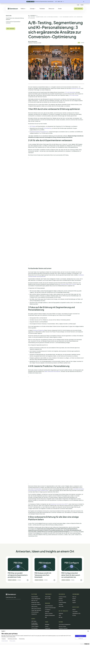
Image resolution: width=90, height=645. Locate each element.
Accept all (81, 636)
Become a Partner (62, 626)
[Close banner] (84, 1)
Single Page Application (36, 610)
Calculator (61, 604)
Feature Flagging (34, 626)
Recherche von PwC (76, 88)
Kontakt (73, 600)
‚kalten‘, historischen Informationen (52, 371)
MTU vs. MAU (48, 598)
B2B (46, 617)
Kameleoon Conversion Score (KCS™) (59, 504)
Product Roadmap (62, 602)
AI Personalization (35, 612)
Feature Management (35, 598)
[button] (82, 4)
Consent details (4, 640)
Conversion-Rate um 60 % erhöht (68, 284)
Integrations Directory (63, 628)
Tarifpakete (42, 8)
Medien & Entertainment (50, 615)
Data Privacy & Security (36, 608)
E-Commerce (47, 609)
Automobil (47, 611)
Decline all (81, 638)
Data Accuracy (34, 606)
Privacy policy (12, 640)
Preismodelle (47, 596)
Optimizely (61, 613)
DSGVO (74, 609)
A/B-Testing (32, 126)
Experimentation (34, 596)
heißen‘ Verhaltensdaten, (36, 489)
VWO (60, 615)
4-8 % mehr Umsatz (73, 95)
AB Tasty (60, 617)
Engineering (47, 628)
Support (74, 602)
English (3, 631)
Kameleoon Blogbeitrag (38, 330)
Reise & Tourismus (49, 613)
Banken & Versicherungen (50, 607)
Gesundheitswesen (49, 605)
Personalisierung (47, 128)
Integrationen (34, 614)
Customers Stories (62, 596)
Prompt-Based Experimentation (34, 624)
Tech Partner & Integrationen (64, 624)
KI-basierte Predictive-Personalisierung (39, 131)
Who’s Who (61, 606)
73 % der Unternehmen (70, 92)
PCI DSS (74, 615)
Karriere (74, 598)
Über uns (74, 596)
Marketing (47, 624)
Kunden (60, 8)
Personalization (34, 628)
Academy (61, 598)
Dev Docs (61, 600)
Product (46, 626)
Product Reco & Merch (36, 604)
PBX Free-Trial (34, 600)
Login (78, 4)
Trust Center (75, 611)
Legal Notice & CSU (76, 613)
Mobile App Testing (35, 602)
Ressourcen (51, 8)
